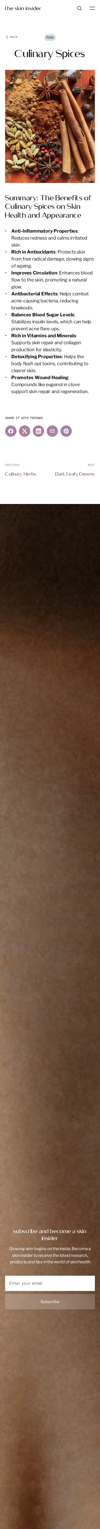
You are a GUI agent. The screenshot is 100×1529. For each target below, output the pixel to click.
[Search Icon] (79, 8)
